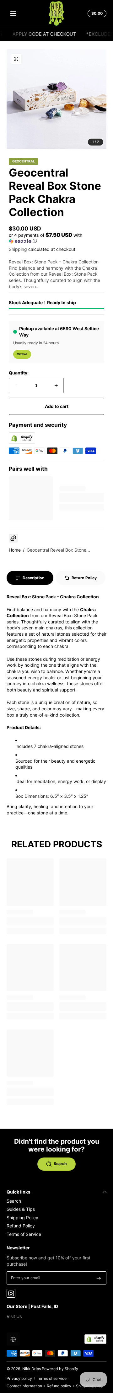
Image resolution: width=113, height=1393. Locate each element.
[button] (96, 13)
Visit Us (14, 1316)
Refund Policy (21, 1225)
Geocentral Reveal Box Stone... (58, 550)
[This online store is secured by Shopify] (22, 442)
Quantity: (19, 372)
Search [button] (60, 1163)
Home (15, 550)
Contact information (24, 1386)
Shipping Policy (22, 1217)
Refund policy (59, 1386)
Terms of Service (24, 1234)
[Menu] (13, 13)
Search (14, 1201)
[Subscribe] (98, 1277)
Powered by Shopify (60, 1368)
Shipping (18, 249)
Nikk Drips (31, 1368)
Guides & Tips (21, 1209)
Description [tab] (34, 577)
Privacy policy (19, 1378)
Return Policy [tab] (84, 577)
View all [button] (22, 354)
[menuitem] (56, 1201)
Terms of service (52, 1378)
